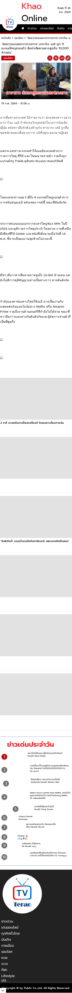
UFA (3, 980)
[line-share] (62, 58)
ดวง (4, 963)
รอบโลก (18, 38)
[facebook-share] (50, 58)
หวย (4, 957)
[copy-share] (68, 58)
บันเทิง (60, 28)
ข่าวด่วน (32, 28)
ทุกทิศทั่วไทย (10, 933)
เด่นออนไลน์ (47, 28)
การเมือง (7, 945)
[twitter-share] (56, 58)
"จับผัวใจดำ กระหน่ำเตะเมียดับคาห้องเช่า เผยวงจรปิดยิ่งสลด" (34, 541)
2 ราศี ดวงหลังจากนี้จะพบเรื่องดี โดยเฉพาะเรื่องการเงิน (32, 423)
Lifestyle (8, 975)
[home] (23, 28)
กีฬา (4, 969)
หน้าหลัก (6, 38)
